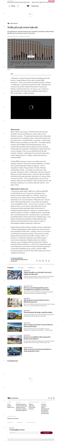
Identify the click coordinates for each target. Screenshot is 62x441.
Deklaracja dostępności (21, 410)
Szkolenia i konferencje (13, 418)
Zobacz (31, 56)
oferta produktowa (30, 422)
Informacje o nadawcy (21, 408)
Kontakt (9, 405)
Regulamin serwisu (20, 407)
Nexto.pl (43, 407)
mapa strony (10, 422)
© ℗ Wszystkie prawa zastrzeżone (19, 259)
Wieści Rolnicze (44, 412)
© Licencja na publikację (17, 258)
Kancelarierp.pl (44, 410)
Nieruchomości (35, 6)
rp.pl (12, 73)
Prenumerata (32, 407)
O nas (8, 404)
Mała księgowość (45, 408)
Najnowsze (31, 267)
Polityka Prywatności (21, 404)
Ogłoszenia (31, 405)
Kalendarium (20, 422)
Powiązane (10, 267)
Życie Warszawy (45, 413)
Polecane (21, 267)
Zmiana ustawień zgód (21, 405)
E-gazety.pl (43, 405)
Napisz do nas (10, 407)
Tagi (40, 267)
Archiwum (31, 408)
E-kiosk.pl (43, 404)
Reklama (31, 404)
